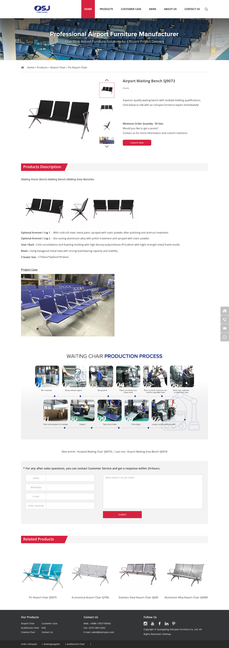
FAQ (44, 627)
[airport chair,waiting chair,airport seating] (42, 9)
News (152, 9)
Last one (141, 451)
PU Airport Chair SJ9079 (43, 597)
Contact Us (192, 9)
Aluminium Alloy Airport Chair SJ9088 (186, 597)
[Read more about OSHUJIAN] (145, 624)
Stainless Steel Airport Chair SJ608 (138, 597)
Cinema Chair (28, 632)
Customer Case (131, 9)
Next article (87, 451)
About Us (170, 9)
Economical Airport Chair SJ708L (90, 597)
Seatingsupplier (52, 644)
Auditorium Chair (30, 627)
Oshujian (32, 644)
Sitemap (166, 634)
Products (106, 9)
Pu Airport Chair (77, 67)
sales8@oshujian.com (102, 632)
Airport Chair (58, 67)
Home (88, 9)
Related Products (38, 539)
